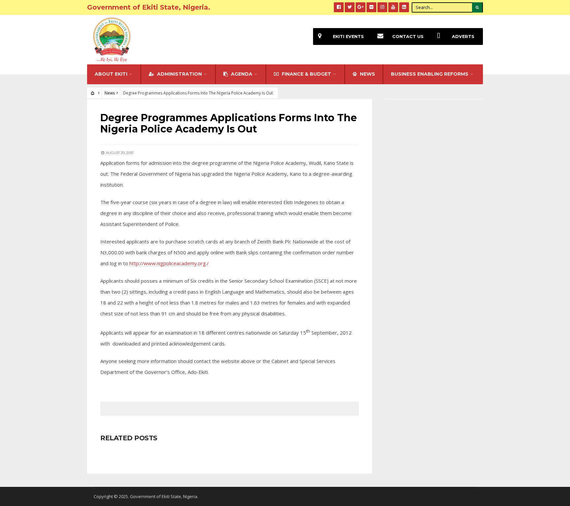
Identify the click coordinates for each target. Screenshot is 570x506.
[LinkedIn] (404, 7)
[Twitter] (350, 7)
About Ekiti (111, 74)
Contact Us (408, 36)
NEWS (367, 74)
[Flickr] (371, 7)
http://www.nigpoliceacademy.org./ (169, 263)
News (110, 93)
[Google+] (360, 7)
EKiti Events (348, 36)
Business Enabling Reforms (429, 74)
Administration (179, 74)
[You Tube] (393, 7)
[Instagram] (382, 7)
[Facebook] (339, 7)
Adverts (463, 36)
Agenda (241, 74)
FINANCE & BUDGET (305, 74)
